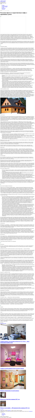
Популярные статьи (3, 323)
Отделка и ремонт (4, 6)
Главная (3, 5)
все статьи (1, 409)
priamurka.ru (9, 410)
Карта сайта (4, 8)
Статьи (3, 7)
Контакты (3, 413)
